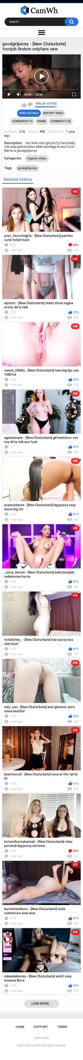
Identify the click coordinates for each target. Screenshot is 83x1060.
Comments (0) (61, 121)
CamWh (37, 1045)
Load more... (41, 1003)
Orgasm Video (37, 158)
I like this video (24, 104)
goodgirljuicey (27, 168)
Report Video (53, 113)
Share (41, 121)
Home (20, 1027)
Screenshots (22, 121)
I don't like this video (30, 104)
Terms (62, 1027)
